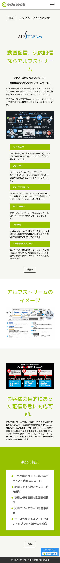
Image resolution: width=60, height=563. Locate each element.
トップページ (27, 18)
